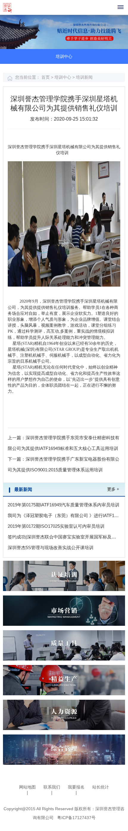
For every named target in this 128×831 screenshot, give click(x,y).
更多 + (113, 489)
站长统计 (100, 787)
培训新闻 (84, 77)
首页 (46, 77)
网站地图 (27, 787)
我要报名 (76, 787)
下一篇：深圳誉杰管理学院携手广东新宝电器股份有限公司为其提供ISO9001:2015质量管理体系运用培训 (63, 464)
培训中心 (62, 77)
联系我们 (51, 787)
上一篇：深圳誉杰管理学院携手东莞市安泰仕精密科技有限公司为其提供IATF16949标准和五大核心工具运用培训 (63, 443)
